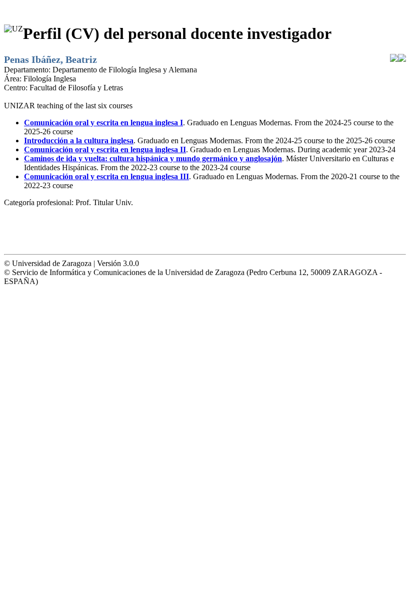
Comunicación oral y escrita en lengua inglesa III (106, 176)
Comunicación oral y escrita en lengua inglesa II (105, 149)
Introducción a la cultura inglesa (79, 140)
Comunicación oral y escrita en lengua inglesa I (103, 122)
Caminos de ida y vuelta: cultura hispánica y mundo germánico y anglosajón (153, 158)
